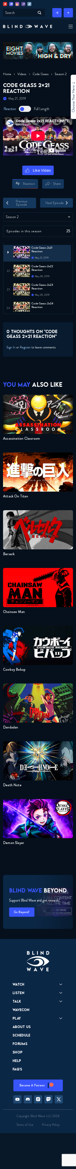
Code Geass (41, 74)
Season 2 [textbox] (12, 217)
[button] (27, 26)
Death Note (12, 785)
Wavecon (21, 1010)
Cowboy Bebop (14, 669)
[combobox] (38, 217)
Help (17, 1061)
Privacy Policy (51, 1124)
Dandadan (10, 727)
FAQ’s (17, 1069)
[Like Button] (38, 170)
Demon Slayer (13, 842)
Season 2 (61, 74)
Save (70, 190)
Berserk (9, 554)
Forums (20, 1044)
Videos (22, 74)
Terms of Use (24, 1124)
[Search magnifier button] (39, 12)
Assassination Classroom (21, 438)
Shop (17, 1052)
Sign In (10, 347)
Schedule (21, 1035)
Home (7, 74)
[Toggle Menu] (70, 26)
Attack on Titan (15, 496)
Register (25, 347)
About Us (22, 1027)
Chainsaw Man (14, 611)
